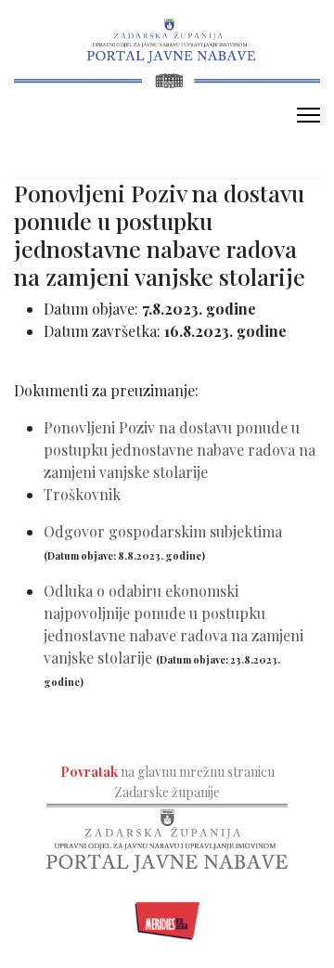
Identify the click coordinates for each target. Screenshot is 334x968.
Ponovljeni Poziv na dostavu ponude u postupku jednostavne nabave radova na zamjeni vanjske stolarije (179, 450)
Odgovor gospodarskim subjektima (163, 531)
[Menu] (308, 115)
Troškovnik (82, 494)
